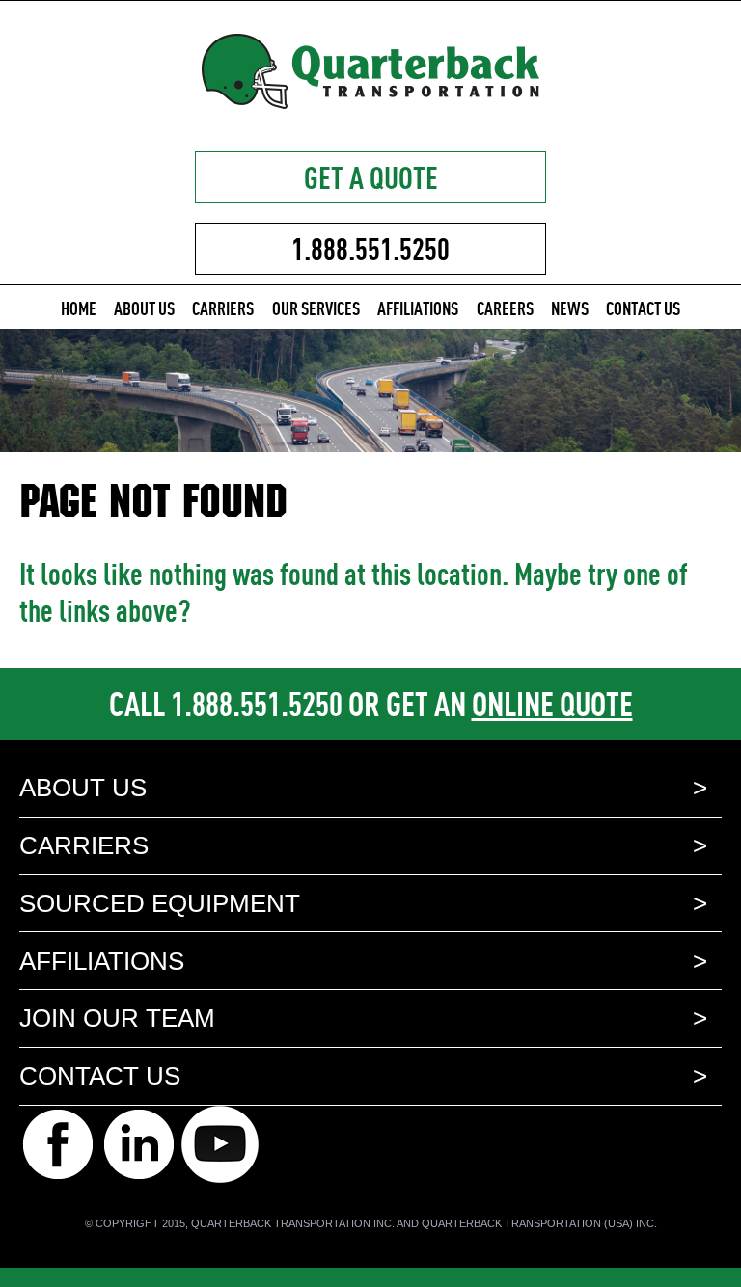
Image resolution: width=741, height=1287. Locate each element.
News (570, 308)
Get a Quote (371, 177)
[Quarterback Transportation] (370, 102)
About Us (144, 308)
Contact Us (643, 308)
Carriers (223, 308)
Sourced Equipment (159, 903)
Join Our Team (117, 1018)
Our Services (316, 308)
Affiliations (417, 308)
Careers (505, 308)
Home (78, 308)
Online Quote (552, 704)
